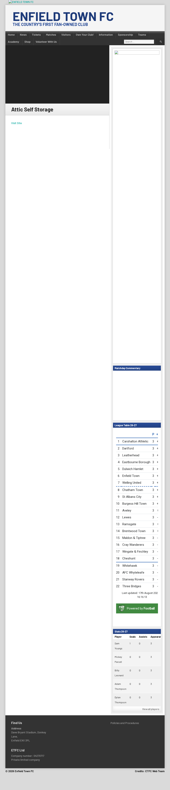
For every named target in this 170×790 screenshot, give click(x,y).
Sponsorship (125, 34)
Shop (27, 41)
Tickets (36, 34)
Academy (13, 41)
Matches (51, 34)
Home (11, 34)
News (23, 34)
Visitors (66, 34)
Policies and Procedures (124, 723)
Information (106, 34)
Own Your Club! (85, 34)
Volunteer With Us (46, 41)
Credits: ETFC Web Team (150, 771)
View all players (150, 709)
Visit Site (16, 123)
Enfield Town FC (63, 16)
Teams (142, 34)
